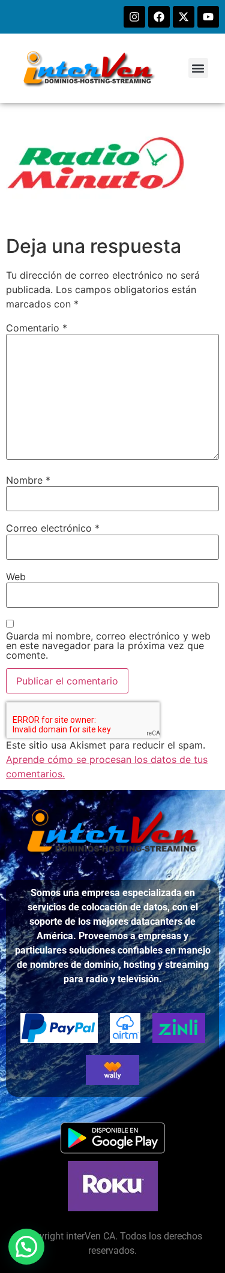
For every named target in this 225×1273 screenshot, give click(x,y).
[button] (198, 68)
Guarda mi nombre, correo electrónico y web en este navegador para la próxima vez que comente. (108, 645)
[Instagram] (134, 17)
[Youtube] (208, 17)
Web (16, 576)
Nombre (28, 480)
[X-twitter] (183, 17)
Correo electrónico (53, 528)
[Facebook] (159, 17)
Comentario (36, 328)
